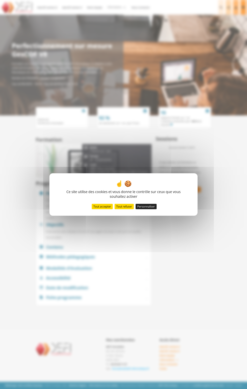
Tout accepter (102, 206)
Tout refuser (124, 206)
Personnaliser (146, 206)
